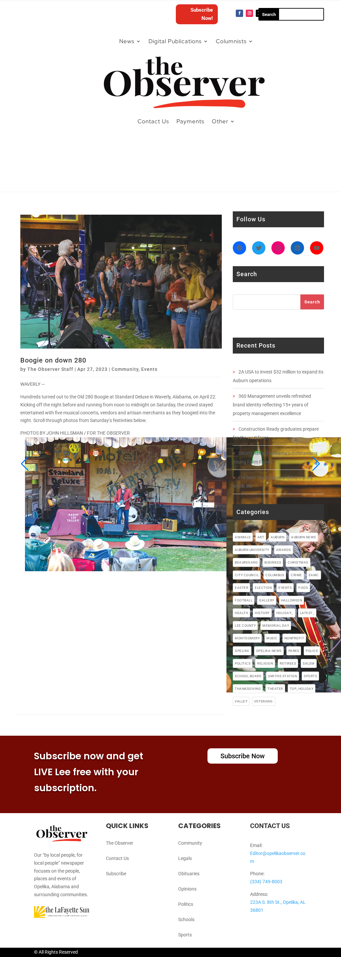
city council (247, 575)
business (272, 562)
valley (241, 701)
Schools (186, 919)
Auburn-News (303, 537)
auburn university (252, 550)
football (243, 600)
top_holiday (302, 689)
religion (265, 663)
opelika (242, 651)
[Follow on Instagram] (249, 13)
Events (149, 369)
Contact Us (153, 121)
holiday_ (284, 613)
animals (243, 537)
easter (241, 587)
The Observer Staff (50, 369)
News (127, 41)
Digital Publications (175, 41)
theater (275, 689)
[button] (24, 464)
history (262, 613)
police (312, 651)
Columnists (231, 41)
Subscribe (116, 873)
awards (283, 550)
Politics (185, 904)
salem (309, 663)
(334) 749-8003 (266, 881)
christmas (298, 562)
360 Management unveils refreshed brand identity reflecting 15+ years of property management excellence (272, 404)
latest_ (307, 613)
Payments (190, 121)
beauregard (246, 562)
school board (248, 676)
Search (312, 301)
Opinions (187, 889)
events (285, 587)
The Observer (119, 843)
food (303, 587)
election (263, 587)
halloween (291, 600)
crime (296, 575)
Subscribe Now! (201, 14)
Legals (185, 858)
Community (125, 369)
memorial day (275, 625)
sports (310, 676)
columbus (274, 575)
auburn (277, 537)
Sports (185, 934)
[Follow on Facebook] (239, 13)
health (241, 613)
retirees (288, 663)
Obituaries (188, 873)
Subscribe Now (242, 756)
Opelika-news (269, 651)
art (260, 537)
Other (220, 121)
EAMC (314, 575)
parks (293, 651)
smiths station (282, 676)
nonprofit (294, 638)
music (272, 638)
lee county (245, 625)
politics (242, 663)
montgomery (247, 638)
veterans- (263, 701)
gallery (266, 600)
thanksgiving (248, 689)
